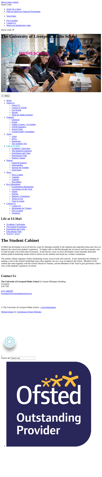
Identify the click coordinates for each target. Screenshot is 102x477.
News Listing (17, 175)
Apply (9, 134)
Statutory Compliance (21, 196)
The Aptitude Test (19, 143)
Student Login (12, 91)
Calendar (15, 177)
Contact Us (11, 23)
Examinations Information (22, 187)
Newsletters (17, 182)
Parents (9, 160)
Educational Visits (19, 155)
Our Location (12, 20)
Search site (5, 358)
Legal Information (48, 307)
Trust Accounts (18, 201)
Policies (15, 194)
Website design (7, 312)
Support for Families (20, 167)
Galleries (15, 179)
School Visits (17, 129)
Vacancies (16, 213)
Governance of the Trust (22, 189)
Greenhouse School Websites (29, 312)
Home (9, 100)
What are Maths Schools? (22, 115)
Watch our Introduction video (18, 25)
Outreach (10, 117)
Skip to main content (9, 2)
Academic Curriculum (21, 148)
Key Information (13, 184)
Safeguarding (17, 165)
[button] (7, 62)
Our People (16, 110)
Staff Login (11, 89)
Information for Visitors (21, 208)
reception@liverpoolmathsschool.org (16, 293)
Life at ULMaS (13, 146)
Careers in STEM (19, 108)
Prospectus (16, 141)
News (8, 172)
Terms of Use (17, 199)
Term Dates (11, 16)
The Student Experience (22, 151)
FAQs (14, 139)
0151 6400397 (7, 291)
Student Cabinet (18, 158)
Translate (26, 67)
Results (15, 112)
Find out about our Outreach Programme (23, 11)
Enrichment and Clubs (21, 153)
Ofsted (14, 191)
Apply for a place (13, 9)
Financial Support (19, 163)
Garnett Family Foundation (23, 131)
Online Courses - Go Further (24, 124)
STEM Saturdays (19, 127)
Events (14, 122)
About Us (10, 103)
